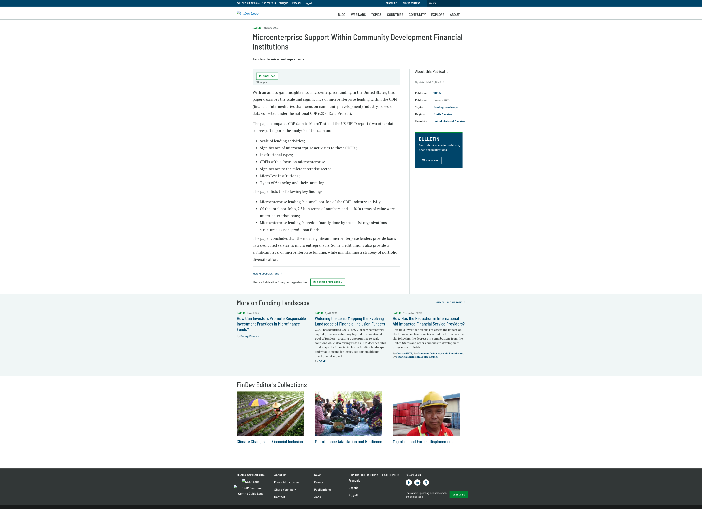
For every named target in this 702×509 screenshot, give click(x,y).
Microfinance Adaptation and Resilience (348, 441)
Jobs (317, 497)
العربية (309, 3)
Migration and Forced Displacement (423, 441)
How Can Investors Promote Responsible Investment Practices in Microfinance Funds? (271, 324)
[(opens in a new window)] (250, 481)
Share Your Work (285, 489)
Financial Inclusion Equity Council (417, 356)
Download (269, 75)
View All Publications (266, 273)
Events (318, 482)
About (455, 14)
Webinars (358, 14)
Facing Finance (249, 336)
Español (297, 3)
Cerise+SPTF (404, 353)
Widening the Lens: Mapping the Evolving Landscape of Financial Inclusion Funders (350, 321)
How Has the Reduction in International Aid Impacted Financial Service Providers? (429, 321)
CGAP (322, 361)
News (317, 475)
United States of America (449, 121)
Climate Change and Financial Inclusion (270, 441)
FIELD (437, 93)
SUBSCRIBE (459, 494)
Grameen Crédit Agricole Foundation (440, 353)
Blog (342, 14)
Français (283, 3)
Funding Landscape (445, 107)
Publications (322, 489)
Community (417, 14)
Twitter (426, 482)
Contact (279, 497)
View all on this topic (449, 302)
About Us (280, 475)
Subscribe (391, 3)
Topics (376, 14)
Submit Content (411, 3)
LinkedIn (417, 482)
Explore (437, 14)
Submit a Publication (329, 281)
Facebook (409, 482)
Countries (395, 14)
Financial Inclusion (286, 482)
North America (442, 114)
